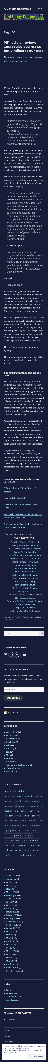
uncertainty (34, 845)
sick (6, 845)
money (15, 826)
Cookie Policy (12, 1052)
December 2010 (13, 971)
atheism (8, 801)
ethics (23, 811)
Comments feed (13, 997)
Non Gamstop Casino (25, 585)
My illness (8, 1042)
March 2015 (11, 892)
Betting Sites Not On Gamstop (25, 545)
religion (28, 835)
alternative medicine (33, 796)
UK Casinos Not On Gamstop (25, 575)
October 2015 (12, 876)
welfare (18, 850)
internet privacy (31, 816)
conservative (36, 806)
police (13, 830)
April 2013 (10, 941)
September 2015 (13, 879)
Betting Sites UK (25, 591)
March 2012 (11, 951)
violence (8, 850)
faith (31, 811)
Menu (40, 8)
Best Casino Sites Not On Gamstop (25, 549)
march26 (33, 821)
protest (8, 835)
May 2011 (10, 961)
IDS (32, 617)
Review (9, 762)
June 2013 (10, 935)
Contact (7, 1036)
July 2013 (10, 931)
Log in (9, 990)
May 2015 (10, 889)
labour (23, 821)
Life (8, 752)
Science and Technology (17, 765)
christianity (22, 806)
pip (42, 617)
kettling (13, 821)
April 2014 (10, 908)
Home (6, 1030)
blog (27, 801)
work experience (27, 855)
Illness (9, 748)
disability (8, 811)
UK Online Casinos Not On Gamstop (25, 555)
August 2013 (11, 928)
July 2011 (10, 954)
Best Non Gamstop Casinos (25, 562)
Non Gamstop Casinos (25, 565)
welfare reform (32, 850)
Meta (8, 755)
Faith (8, 745)
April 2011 (10, 964)
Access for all (12, 732)
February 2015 (12, 895)
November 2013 (13, 921)
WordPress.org (13, 1000)
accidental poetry (13, 796)
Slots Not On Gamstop (25, 581)
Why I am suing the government (19, 534)
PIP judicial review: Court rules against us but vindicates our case (24, 47)
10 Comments (11, 620)
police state (24, 830)
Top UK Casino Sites (25, 608)
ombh (24, 826)
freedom (9, 816)
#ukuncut (23, 791)
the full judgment (17, 498)
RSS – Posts (12, 712)
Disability (10, 742)
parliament (35, 826)
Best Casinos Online (25, 604)
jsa (6, 821)
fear (37, 811)
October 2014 (12, 899)
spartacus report (18, 845)
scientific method (30, 840)
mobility (38, 617)
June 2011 (10, 958)
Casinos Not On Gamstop (25, 568)
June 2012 (10, 944)
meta (7, 826)
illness (18, 816)
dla (25, 617)
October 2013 (12, 925)
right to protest (12, 840)
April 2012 (10, 948)
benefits (18, 801)
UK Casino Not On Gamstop (25, 588)
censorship (10, 806)
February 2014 (12, 915)
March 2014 (11, 912)
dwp (29, 617)
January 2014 (12, 918)
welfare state (11, 855)
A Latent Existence (17, 8)
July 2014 (10, 902)
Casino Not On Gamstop (25, 552)
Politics (9, 758)
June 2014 (10, 905)
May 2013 (10, 938)
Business (10, 735)
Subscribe (13, 698)
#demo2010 (10, 791)
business (36, 801)
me (41, 821)
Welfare (19, 617)
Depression (11, 739)
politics (35, 830)
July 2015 (10, 882)
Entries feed (11, 993)
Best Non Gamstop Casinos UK (25, 542)
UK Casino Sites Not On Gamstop (25, 611)
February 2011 (12, 967)
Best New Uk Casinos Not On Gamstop (25, 601)
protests (18, 835)
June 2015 (10, 885)
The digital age (13, 768)
